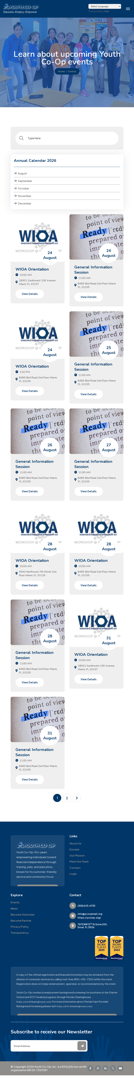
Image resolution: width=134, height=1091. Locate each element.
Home (61, 71)
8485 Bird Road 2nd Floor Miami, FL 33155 (97, 285)
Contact (75, 867)
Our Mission (77, 855)
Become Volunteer (23, 914)
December (24, 203)
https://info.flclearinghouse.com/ (74, 1006)
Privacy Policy (20, 926)
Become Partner (21, 920)
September (25, 181)
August (22, 173)
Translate (115, 11)
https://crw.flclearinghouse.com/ (33, 1001)
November (24, 196)
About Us (75, 843)
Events (15, 902)
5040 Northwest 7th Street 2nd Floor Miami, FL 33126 (37, 573)
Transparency (20, 932)
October (23, 188)
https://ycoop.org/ (89, 917)
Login (73, 873)
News (14, 908)
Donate (74, 849)
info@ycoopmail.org (90, 913)
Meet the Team (79, 861)
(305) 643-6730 (86, 905)
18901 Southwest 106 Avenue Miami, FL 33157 (37, 282)
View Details (30, 294)
